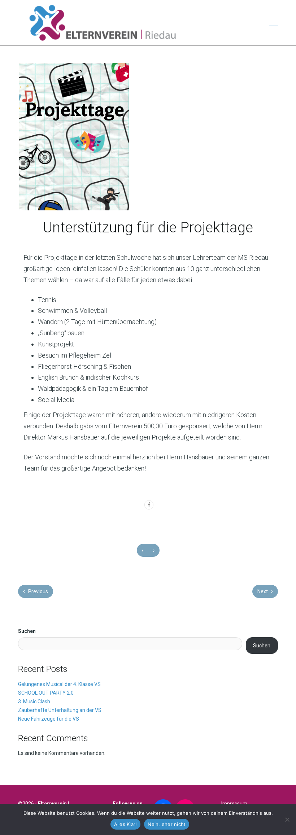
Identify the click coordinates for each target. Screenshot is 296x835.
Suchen (27, 631)
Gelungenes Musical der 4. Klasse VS (59, 684)
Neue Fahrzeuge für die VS (48, 719)
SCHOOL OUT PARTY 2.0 (46, 693)
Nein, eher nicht (167, 824)
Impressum (234, 803)
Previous (37, 591)
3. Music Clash (34, 701)
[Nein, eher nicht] (287, 819)
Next (263, 591)
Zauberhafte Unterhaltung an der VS (59, 710)
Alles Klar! (125, 824)
